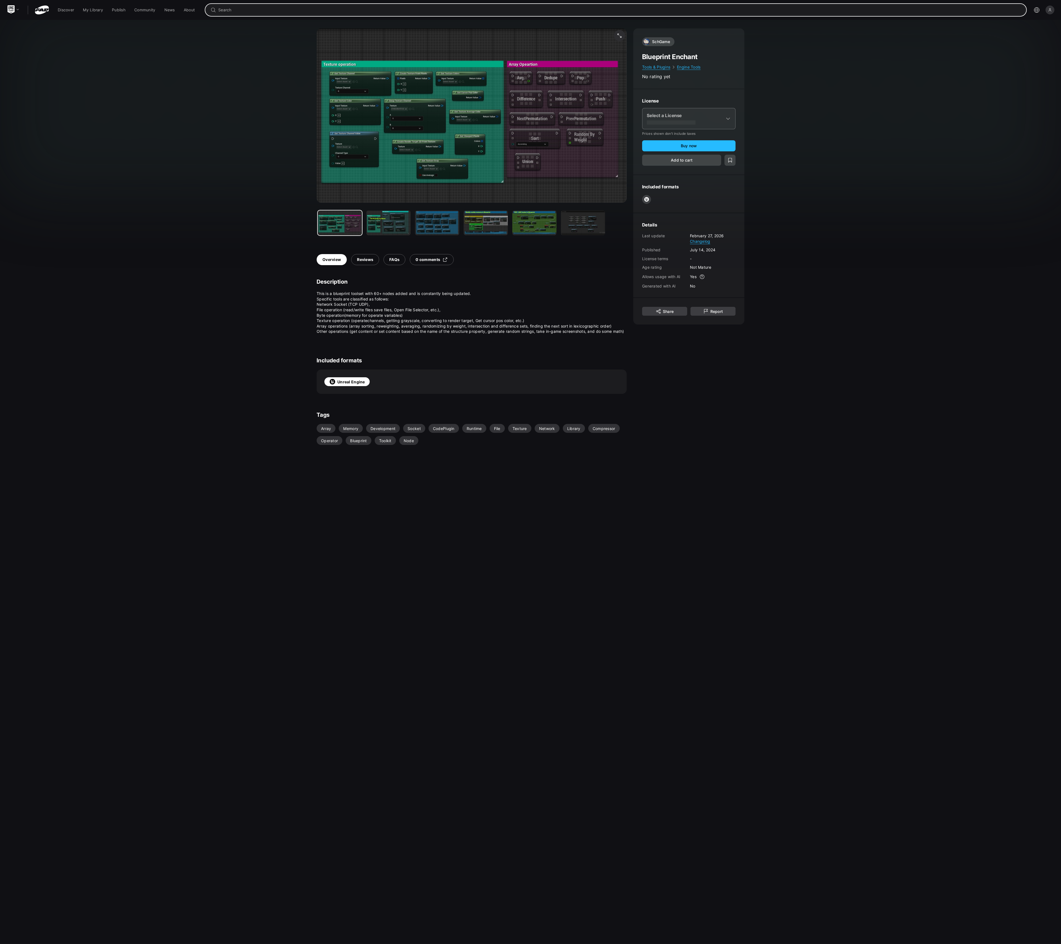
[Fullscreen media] (619, 35)
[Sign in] (1050, 10)
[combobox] (619, 10)
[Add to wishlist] (730, 160)
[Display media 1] (388, 222)
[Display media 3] (486, 222)
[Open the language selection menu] (1036, 10)
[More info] (702, 276)
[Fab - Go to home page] (42, 10)
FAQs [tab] (394, 259)
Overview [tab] (331, 259)
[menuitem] (65, 10)
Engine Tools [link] (688, 67)
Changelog (700, 241)
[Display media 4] (534, 222)
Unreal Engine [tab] (351, 381)
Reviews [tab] (365, 259)
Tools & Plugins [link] (656, 67)
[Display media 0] (340, 222)
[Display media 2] (437, 222)
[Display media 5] (583, 222)
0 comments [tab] (428, 259)
